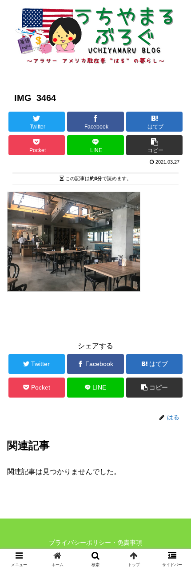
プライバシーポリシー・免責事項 (95, 542)
